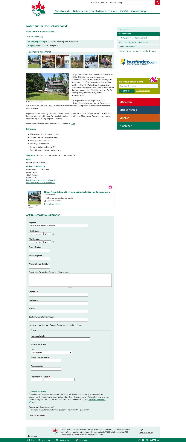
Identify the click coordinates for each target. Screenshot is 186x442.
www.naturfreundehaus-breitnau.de (40, 182)
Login (141, 429)
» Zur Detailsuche (143, 90)
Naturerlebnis (80, 11)
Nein (80, 325)
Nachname (34, 300)
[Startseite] (36, 8)
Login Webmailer (146, 432)
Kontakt (104, 2)
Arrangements (125, 29)
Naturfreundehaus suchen (131, 81)
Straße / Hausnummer (40, 357)
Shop (120, 2)
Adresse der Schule (38, 344)
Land (33, 349)
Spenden (124, 117)
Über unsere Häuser (127, 46)
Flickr (158, 440)
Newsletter (126, 125)
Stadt (47, 377)
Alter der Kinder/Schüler (38, 264)
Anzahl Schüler (35, 247)
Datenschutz (65, 440)
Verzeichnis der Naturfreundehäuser (133, 42)
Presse (113, 2)
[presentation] (52, 233)
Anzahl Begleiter (35, 255)
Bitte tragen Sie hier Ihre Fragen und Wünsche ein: (49, 272)
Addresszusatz (37, 366)
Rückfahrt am (34, 239)
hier (73, 123)
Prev (29, 61)
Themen (113, 11)
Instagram (139, 440)
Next (112, 61)
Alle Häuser (56, 204)
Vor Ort (124, 11)
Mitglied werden (128, 109)
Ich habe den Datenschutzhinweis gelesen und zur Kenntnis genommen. (60, 410)
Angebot (32, 222)
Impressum (46, 440)
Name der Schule (38, 336)
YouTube (153, 440)
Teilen (31, 440)
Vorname (33, 291)
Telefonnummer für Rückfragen (41, 317)
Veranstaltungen (139, 11)
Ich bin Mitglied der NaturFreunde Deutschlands (48, 325)
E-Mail (32, 308)
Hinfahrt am (34, 231)
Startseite (95, 2)
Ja (73, 325)
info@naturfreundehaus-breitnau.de (41, 180)
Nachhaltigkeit (98, 11)
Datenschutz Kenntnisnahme (41, 407)
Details (47, 204)
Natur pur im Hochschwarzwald (134, 38)
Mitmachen (126, 101)
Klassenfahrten (125, 33)
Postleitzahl (36, 377)
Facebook (143, 440)
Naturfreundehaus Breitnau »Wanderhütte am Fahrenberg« (77, 192)
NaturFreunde (62, 11)
